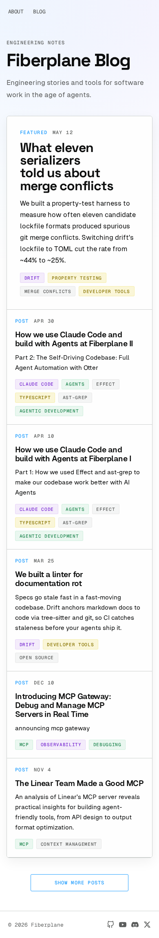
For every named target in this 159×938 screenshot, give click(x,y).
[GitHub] (110, 924)
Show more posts (80, 882)
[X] (147, 924)
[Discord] (135, 924)
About (15, 11)
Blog (39, 11)
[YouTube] (122, 924)
